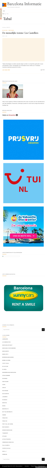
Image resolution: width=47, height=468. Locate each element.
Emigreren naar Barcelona (9, 372)
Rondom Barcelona (7, 430)
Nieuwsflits (5, 408)
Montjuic (4, 402)
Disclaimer (27, 466)
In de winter (5, 393)
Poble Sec (4, 421)
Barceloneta (5, 351)
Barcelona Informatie (24, 4)
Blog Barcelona (41, 466)
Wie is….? (4, 451)
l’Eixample (4, 396)
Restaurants (5, 427)
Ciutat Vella (5, 363)
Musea (3, 405)
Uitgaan (4, 436)
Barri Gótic (5, 354)
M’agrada (4, 399)
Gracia (4, 387)
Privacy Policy (33, 466)
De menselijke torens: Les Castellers (20, 33)
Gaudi (3, 384)
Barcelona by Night (7, 345)
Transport (5, 433)
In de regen (5, 390)
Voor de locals (6, 448)
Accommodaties (6, 342)
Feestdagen (11, 30)
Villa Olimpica (6, 445)
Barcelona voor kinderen (9, 348)
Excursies (4, 378)
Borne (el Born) (6, 360)
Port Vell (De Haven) (7, 424)
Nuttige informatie (7, 411)
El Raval (4, 369)
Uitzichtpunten (6, 439)
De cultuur (4, 30)
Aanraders (5, 339)
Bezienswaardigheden (8, 357)
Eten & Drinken (6, 375)
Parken (4, 414)
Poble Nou (5, 417)
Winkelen (4, 454)
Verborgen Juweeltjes (8, 442)
